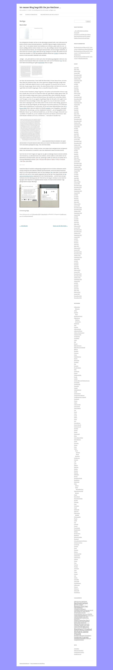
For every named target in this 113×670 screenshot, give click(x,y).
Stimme (76, 552)
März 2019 (76, 202)
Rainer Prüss (85, 626)
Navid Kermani (79, 624)
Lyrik (75, 463)
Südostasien (77, 557)
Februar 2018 (77, 226)
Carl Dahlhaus (78, 608)
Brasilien (76, 351)
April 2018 (76, 222)
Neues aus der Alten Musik (60, 226)
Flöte (75, 369)
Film (75, 364)
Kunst (76, 450)
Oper (75, 504)
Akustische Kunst (78, 316)
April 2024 (76, 89)
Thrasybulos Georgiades (80, 638)
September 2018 (78, 213)
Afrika (75, 310)
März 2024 (76, 91)
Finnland (76, 366)
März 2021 (76, 158)
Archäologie (77, 336)
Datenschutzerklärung (31, 14)
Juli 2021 (76, 150)
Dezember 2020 (77, 163)
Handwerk (76, 399)
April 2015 (76, 288)
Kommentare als (79, 652)
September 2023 (78, 102)
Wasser (76, 587)
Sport (76, 314)
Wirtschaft (76, 590)
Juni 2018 (76, 218)
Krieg (75, 447)
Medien (76, 469)
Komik (75, 441)
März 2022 (76, 136)
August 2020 (77, 170)
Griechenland (77, 393)
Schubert (88, 635)
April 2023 (76, 112)
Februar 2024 (77, 93)
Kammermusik (77, 426)
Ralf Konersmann (78, 627)
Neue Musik (44, 214)
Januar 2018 (77, 228)
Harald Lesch (90, 615)
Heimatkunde (24, 226)
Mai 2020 (76, 176)
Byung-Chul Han (81, 606)
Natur (75, 484)
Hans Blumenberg (80, 615)
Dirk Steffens (77, 611)
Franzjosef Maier (78, 614)
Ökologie (76, 502)
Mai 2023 (76, 110)
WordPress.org (77, 654)
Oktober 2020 (77, 167)
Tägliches (77, 320)
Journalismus (77, 423)
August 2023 (77, 104)
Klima (75, 436)
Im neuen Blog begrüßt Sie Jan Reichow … (40, 7)
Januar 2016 (77, 272)
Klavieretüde (41, 62)
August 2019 (77, 193)
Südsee (76, 559)
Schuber (56, 53)
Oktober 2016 (77, 255)
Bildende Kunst (77, 345)
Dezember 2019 (77, 185)
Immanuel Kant (78, 618)
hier (45, 51)
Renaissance (77, 533)
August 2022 (77, 126)
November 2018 (77, 209)
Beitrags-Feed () (78, 650)
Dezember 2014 (77, 296)
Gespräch (76, 386)
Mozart (75, 476)
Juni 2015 (76, 285)
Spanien (76, 546)
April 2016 (76, 266)
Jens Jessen (77, 619)
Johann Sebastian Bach (82, 620)
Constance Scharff (78, 610)
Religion (76, 531)
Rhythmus (76, 535)
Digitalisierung (77, 356)
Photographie (77, 517)
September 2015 (78, 279)
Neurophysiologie (78, 498)
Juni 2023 (76, 108)
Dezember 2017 (77, 229)
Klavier (75, 432)
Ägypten (76, 312)
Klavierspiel (77, 434)
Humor (75, 401)
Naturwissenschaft (78, 491)
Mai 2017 (76, 242)
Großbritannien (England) (80, 397)
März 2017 (76, 246)
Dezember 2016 (77, 252)
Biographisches (79, 489)
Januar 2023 (77, 117)
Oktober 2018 (77, 211)
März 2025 (76, 69)
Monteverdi (83, 622)
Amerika (76, 327)
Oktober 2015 (77, 277)
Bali (75, 342)
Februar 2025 (77, 71)
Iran (75, 410)
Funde (75, 377)
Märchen (76, 467)
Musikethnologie (78, 478)
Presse (75, 526)
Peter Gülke (86, 625)
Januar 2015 (77, 294)
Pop (75, 522)
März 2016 (76, 268)
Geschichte (76, 382)
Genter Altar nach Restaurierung (81, 380)
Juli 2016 (76, 261)
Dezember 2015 (77, 274)
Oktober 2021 (77, 145)
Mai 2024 (76, 88)
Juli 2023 (76, 106)
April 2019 (76, 200)
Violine (75, 577)
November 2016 (77, 253)
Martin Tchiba (77, 622)
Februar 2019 (77, 204)
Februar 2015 (77, 292)
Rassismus (86, 627)
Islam (75, 414)
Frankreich (76, 371)
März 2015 (76, 290)
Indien (75, 403)
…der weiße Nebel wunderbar (81, 31)
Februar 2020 (77, 182)
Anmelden (76, 648)
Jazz (75, 421)
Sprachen (77, 456)
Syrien (75, 561)
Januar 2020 (77, 183)
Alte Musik (76, 323)
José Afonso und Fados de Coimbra (82, 34)
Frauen (75, 373)
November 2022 (77, 121)
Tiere (75, 570)
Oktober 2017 (77, 233)
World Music (77, 592)
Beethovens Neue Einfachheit (86, 49)
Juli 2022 (76, 128)
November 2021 (77, 143)
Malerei (76, 465)
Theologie (76, 568)
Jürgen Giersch (77, 425)
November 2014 (77, 298)
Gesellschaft (77, 384)
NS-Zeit (76, 500)
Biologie (77, 493)
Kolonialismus (77, 439)
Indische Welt (77, 404)
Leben (34, 51)
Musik (77, 454)
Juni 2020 (76, 174)
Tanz (75, 563)
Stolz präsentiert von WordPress (38, 663)
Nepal (75, 495)
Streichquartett (77, 554)
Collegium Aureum (80, 609)
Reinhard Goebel (83, 629)
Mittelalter (76, 474)
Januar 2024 (77, 95)
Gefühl (75, 379)
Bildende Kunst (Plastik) (79, 347)
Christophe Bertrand (28, 216)
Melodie (76, 472)
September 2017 (78, 235)
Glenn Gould (85, 614)
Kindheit (76, 428)
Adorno (76, 601)
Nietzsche (86, 624)
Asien (75, 340)
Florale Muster (77, 368)
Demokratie (86, 610)
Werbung (76, 589)
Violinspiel (88, 638)
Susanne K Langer (81, 637)
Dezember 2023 (77, 97)
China (75, 355)
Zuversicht (76, 32)
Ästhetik (77, 515)
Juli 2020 (76, 172)
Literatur (78, 452)
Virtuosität (76, 581)
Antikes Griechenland (79, 333)
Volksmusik (76, 585)
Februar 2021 (77, 159)
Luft (75, 461)
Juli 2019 (76, 194)
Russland (76, 539)
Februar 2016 (77, 270)
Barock (75, 344)
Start (21, 14)
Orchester (76, 506)
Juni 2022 (76, 130)
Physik (75, 519)
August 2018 (77, 215)
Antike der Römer (78, 331)
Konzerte (76, 443)
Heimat (76, 485)
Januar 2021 (77, 161)
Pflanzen (76, 511)
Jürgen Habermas (85, 621)
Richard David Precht (81, 632)
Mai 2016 (76, 264)
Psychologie (77, 528)
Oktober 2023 (77, 101)
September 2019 (78, 191)
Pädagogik (76, 509)
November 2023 (77, 99)
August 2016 (77, 259)
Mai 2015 (76, 287)
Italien (75, 417)
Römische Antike (78, 537)
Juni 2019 (76, 196)
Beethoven (84, 601)
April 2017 (76, 244)
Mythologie (76, 482)
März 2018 (76, 224)
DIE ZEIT (91, 610)
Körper (75, 445)
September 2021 (78, 147)
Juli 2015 (76, 283)
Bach (80, 601)
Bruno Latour (78, 605)
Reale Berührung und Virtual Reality (50, 14)
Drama (75, 358)
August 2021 (77, 148)
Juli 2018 (76, 217)
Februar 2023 (77, 115)
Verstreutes (78, 321)
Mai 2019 (76, 198)
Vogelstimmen (77, 583)
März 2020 (76, 180)
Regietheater (77, 530)
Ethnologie (76, 360)
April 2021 (76, 156)
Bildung (76, 349)
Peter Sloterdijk (78, 626)
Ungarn (76, 574)
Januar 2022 (77, 139)
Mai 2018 (76, 220)
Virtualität (76, 579)
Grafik (75, 391)
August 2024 (77, 82)
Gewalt (75, 388)
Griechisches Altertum (79, 395)
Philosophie (77, 513)
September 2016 (78, 257)
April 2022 (76, 134)
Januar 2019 (77, 205)
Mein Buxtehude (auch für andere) (82, 36)
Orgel (75, 507)
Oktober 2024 (77, 78)
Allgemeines (77, 318)
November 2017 (77, 231)
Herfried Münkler (78, 617)
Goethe (90, 614)
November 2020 (77, 165)
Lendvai (48, 108)
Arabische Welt (77, 334)
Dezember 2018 (77, 207)
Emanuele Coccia (79, 613)
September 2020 (78, 169)
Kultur (75, 449)
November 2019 (77, 187)
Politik (75, 520)
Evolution (76, 362)
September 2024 (78, 80)
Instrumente (77, 406)
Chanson (76, 353)
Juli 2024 (76, 84)
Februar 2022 (77, 137)
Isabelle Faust (85, 618)
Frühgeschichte (77, 375)
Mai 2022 (76, 132)
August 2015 (77, 281)
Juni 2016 (76, 263)
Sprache (76, 550)
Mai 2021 (76, 154)
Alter (75, 325)
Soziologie (76, 544)
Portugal (76, 524)
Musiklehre (76, 480)
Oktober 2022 (77, 123)
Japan (75, 419)
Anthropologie (77, 329)
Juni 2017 (76, 240)
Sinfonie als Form (78, 542)
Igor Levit (85, 617)
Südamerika (77, 555)
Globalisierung (77, 390)
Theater (76, 566)
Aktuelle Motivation (83, 58)
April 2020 (76, 178)
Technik (76, 565)
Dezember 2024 (77, 75)
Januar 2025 (77, 73)
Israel (75, 415)
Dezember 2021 (77, 141)
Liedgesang (77, 458)
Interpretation (77, 408)
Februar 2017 (77, 248)
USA (75, 576)
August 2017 (77, 237)
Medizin (76, 471)
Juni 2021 (76, 152)
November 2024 (77, 77)
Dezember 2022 (77, 119)
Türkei (75, 572)
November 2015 (77, 275)
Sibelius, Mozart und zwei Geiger (81, 38)
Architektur (76, 338)
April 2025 (76, 67)
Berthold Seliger (81, 603)
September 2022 (78, 124)
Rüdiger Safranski (79, 635)
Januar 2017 (77, 250)
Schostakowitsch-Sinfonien (80, 541)
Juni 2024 (76, 86)
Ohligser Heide (78, 625)
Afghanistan (77, 307)
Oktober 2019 (77, 189)
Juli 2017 (76, 239)
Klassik (75, 430)
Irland (75, 412)
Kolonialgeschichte (78, 438)
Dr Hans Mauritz (85, 611)
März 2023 (76, 113)
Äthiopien (77, 309)
